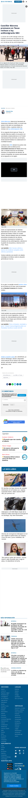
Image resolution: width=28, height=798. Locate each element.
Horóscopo (17, 732)
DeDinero (17, 725)
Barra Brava (5, 454)
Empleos (17, 713)
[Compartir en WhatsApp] (12, 384)
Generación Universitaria (18, 718)
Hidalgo (17, 694)
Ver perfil (8, 112)
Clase (2, 745)
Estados (3, 709)
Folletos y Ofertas (19, 710)
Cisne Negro (4, 758)
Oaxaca (17, 691)
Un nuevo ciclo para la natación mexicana (10, 449)
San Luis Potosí (19, 698)
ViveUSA (17, 726)
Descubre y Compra (20, 708)
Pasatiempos (18, 730)
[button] (18, 2)
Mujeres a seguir (5, 692)
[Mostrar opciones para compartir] (26, 6)
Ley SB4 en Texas (17, 375)
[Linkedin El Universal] (15, 756)
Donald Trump (4, 706)
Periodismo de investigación (4, 695)
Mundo (3, 704)
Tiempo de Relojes (6, 757)
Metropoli (3, 707)
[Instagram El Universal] (20, 754)
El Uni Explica (4, 698)
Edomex (17, 689)
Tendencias (4, 726)
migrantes (5, 377)
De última (3, 736)
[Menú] (26, 1)
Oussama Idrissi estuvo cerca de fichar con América (11, 458)
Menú (2, 734)
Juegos (16, 728)
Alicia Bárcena (6, 375)
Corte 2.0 (3, 691)
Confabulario (4, 724)
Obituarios (17, 715)
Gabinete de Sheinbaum (4, 701)
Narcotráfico (4, 711)
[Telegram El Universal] (15, 750)
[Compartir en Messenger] (15, 384)
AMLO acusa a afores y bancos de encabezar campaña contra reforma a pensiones (12, 250)
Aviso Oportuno (19, 711)
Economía (3, 717)
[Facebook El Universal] (19, 750)
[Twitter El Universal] (23, 750)
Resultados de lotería (18, 735)
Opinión (5, 434)
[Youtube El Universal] (16, 754)
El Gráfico (17, 721)
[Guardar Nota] (20, 384)
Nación (3, 108)
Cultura (3, 722)
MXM (2, 730)
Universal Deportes (6, 719)
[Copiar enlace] (18, 384)
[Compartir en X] (10, 384)
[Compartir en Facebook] (7, 384)
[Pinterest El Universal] (23, 754)
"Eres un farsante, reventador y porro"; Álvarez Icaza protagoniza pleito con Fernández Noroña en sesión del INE (14, 326)
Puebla (16, 692)
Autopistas (4, 739)
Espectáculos (4, 721)
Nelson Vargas (6, 446)
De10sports (18, 723)
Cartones (3, 715)
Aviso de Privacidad (14, 781)
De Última (3, 751)
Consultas (3, 741)
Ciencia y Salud (5, 728)
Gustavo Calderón (7, 437)
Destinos (3, 737)
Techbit (3, 732)
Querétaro (17, 696)
